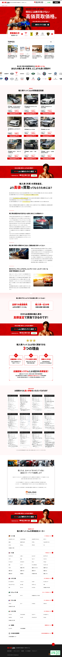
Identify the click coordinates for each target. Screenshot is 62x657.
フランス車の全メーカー (47, 600)
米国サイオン (22, 570)
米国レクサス (22, 567)
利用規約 (22, 650)
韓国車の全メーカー (48, 625)
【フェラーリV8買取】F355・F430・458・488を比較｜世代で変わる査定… (37, 57)
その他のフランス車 (12, 606)
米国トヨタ (10, 570)
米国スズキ (10, 573)
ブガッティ (45, 603)
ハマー (10, 558)
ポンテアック (45, 555)
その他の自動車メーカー (12, 636)
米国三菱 (21, 573)
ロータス (21, 584)
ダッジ (33, 561)
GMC (21, 558)
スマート (44, 539)
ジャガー (33, 581)
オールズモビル (34, 564)
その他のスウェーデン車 (35, 595)
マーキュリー (11, 561)
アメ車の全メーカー (48, 552)
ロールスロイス (11, 581)
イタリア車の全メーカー (47, 611)
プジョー (10, 603)
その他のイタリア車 (12, 620)
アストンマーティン (12, 584)
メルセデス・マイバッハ (35, 539)
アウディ (33, 541)
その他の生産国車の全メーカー (46, 633)
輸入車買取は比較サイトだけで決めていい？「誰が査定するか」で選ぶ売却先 (25, 57)
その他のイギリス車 (46, 587)
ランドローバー (45, 581)
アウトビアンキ (34, 617)
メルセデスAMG (22, 539)
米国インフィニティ (35, 567)
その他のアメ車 (34, 573)
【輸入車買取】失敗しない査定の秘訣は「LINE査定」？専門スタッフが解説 (12, 57)
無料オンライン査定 (40, 25)
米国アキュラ (45, 567)
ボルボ (10, 595)
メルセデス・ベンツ (12, 539)
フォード (33, 558)
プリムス (44, 561)
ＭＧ (9, 587)
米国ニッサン (45, 573)
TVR (44, 584)
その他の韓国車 (22, 628)
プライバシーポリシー (17, 650)
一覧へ (51, 41)
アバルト (44, 617)
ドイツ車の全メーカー (47, 535)
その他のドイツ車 (11, 547)
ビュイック (33, 555)
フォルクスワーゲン (46, 541)
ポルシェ (21, 544)
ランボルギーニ (45, 614)
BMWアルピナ (22, 541)
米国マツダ (33, 570)
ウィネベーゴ (45, 564)
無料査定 (56, 2)
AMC (9, 564)
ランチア (21, 617)
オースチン (33, 587)
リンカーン (45, 558)
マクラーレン (34, 584)
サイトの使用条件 (28, 650)
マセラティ (10, 617)
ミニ (44, 544)
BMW (9, 541)
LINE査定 (48, 2)
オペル (10, 544)
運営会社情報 (9, 650)
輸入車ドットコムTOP (4, 5)
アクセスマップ (34, 650)
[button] (22, 34)
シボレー (21, 555)
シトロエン (33, 603)
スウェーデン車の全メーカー (46, 592)
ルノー (21, 603)
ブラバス (33, 544)
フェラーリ (33, 614)
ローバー (21, 587)
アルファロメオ (22, 614)
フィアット (10, 614)
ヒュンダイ (10, 628)
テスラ (10, 567)
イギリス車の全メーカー (47, 578)
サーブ (21, 595)
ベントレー (22, 581)
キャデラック (11, 555)
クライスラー (22, 561)
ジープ (21, 564)
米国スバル (45, 570)
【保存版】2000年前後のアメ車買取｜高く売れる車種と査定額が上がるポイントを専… (49, 57)
